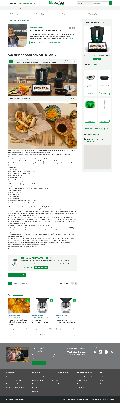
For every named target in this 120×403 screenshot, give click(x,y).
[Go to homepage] (56, 3)
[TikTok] (112, 352)
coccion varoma (40, 8)
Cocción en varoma (14, 315)
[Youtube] (100, 352)
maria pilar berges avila (29, 8)
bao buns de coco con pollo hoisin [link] (53, 8)
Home (9, 8)
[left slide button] (9, 334)
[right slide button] (75, 334)
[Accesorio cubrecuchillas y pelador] (90, 77)
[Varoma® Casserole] (104, 77)
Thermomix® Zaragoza (17, 8)
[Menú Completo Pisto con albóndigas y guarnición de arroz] (19, 307)
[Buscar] (110, 3)
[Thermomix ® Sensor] (104, 104)
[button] (85, 3)
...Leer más (71, 38)
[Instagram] (106, 352)
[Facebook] (95, 352)
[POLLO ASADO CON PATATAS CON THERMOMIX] (66, 307)
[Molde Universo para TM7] (90, 104)
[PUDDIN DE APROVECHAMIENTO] (42, 307)
